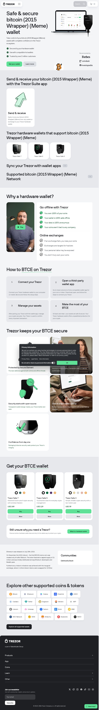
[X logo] (70, 689)
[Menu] (19, 4)
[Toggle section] (65, 165)
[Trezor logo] (9, 4)
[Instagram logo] (77, 689)
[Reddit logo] (73, 689)
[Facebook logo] (81, 689)
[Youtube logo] (89, 689)
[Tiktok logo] (85, 689)
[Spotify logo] (93, 689)
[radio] (16, 492)
